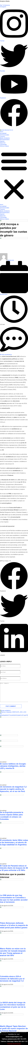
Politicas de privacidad (14, 1044)
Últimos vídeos (4, 146)
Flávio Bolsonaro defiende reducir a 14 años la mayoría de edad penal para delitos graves (14, 925)
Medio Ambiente (5, 138)
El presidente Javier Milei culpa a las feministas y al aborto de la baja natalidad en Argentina (14, 842)
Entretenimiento (5, 139)
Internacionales (4, 135)
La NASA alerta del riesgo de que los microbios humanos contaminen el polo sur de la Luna (12, 1005)
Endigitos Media (4, 1)
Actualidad (3, 133)
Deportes (2, 143)
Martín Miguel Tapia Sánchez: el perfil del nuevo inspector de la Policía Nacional (14, 1028)
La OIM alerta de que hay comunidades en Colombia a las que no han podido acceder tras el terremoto (14, 898)
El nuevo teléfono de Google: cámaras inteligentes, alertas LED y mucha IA (13, 766)
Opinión (2, 141)
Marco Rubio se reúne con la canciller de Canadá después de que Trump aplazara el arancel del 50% (13, 952)
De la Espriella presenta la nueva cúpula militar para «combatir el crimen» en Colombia (11, 815)
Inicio (1, 131)
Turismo (2, 136)
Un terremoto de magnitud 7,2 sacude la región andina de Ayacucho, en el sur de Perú (13, 789)
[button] (14, 175)
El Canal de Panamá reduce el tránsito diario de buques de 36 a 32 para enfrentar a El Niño (14, 868)
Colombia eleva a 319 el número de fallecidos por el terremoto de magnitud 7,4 (12, 978)
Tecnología (3, 144)
